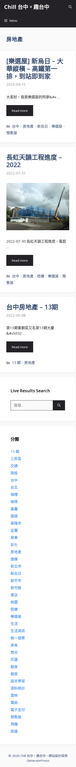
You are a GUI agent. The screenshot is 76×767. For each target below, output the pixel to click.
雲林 (14, 695)
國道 (14, 516)
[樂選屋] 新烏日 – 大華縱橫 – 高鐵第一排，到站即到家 (34, 68)
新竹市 (16, 580)
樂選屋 (57, 126)
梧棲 (40, 276)
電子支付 (18, 709)
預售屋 (11, 132)
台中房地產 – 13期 (32, 307)
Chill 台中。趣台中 (26, 6)
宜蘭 (14, 530)
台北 (14, 487)
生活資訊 (18, 630)
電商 (14, 702)
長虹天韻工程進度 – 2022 (34, 161)
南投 (14, 473)
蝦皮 (14, 666)
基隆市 (16, 523)
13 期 (16, 362)
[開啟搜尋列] (70, 7)
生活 (14, 623)
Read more (20, 110)
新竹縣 (16, 587)
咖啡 (14, 501)
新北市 (16, 566)
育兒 (14, 652)
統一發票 (18, 638)
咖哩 (14, 494)
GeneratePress (38, 760)
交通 (14, 465)
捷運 (14, 559)
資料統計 (18, 688)
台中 (15, 126)
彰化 (14, 544)
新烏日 (42, 126)
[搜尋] (59, 405)
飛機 (14, 724)
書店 (14, 594)
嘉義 (14, 508)
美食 (14, 645)
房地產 (28, 126)
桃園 (14, 602)
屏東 (14, 537)
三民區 (16, 458)
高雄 (14, 731)
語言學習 (18, 681)
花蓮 (14, 659)
